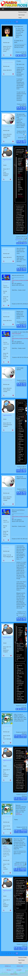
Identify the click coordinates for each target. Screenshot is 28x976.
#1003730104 (24, 831)
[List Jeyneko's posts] (3, 560)
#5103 (24, 326)
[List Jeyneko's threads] (12, 560)
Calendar (19, 970)
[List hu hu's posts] (3, 873)
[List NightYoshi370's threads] (10, 179)
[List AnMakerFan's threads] (8, 305)
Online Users (20, 966)
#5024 (24, 142)
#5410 (24, 709)
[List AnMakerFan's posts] (3, 305)
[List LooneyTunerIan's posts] (3, 74)
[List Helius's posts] (3, 261)
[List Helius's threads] (13, 261)
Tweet (20, 17)
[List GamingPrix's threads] (10, 55)
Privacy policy (14, 974)
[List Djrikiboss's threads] (13, 324)
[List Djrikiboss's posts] (3, 324)
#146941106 (23, 869)
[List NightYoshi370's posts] (3, 179)
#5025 (24, 243)
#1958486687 (23, 948)
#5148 (24, 493)
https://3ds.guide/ (16, 333)
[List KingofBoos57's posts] (3, 141)
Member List (8, 966)
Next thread (21, 15)
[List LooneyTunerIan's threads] (13, 74)
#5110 (24, 384)
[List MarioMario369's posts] (3, 743)
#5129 (24, 471)
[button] (17, 55)
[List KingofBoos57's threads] (12, 141)
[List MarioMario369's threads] (10, 743)
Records (9, 970)
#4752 (24, 55)
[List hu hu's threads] (10, 873)
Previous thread (22, 12)
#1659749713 (23, 798)
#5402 (24, 619)
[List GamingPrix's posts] (3, 55)
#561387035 (23, 736)
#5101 (24, 269)
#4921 (24, 108)
